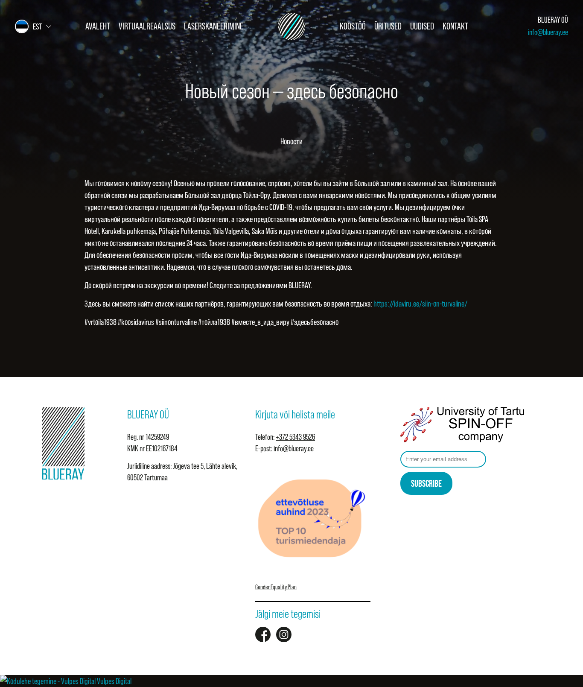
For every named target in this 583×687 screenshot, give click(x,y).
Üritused (388, 26)
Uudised (422, 26)
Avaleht (97, 26)
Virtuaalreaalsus (147, 26)
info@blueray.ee (548, 32)
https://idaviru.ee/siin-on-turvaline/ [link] (420, 303)
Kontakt (455, 26)
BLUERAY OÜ (553, 19)
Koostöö (353, 26)
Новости (291, 141)
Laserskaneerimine (213, 26)
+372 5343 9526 (295, 437)
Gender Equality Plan (276, 587)
